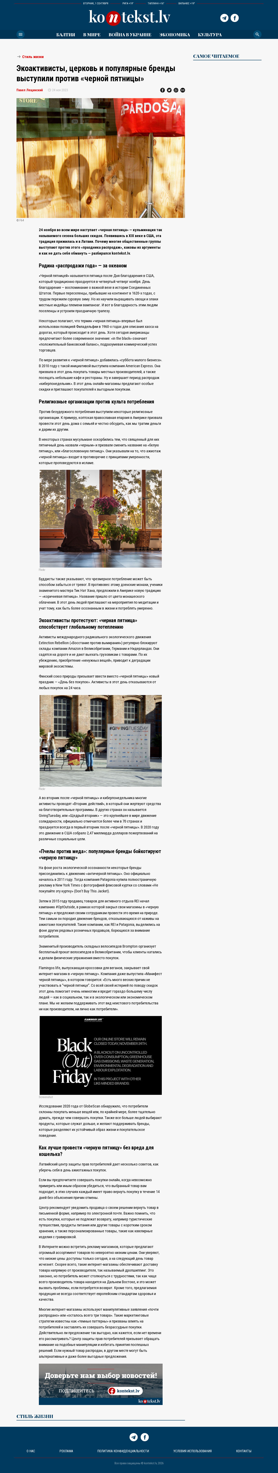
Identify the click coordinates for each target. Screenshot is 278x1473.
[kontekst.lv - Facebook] (235, 18)
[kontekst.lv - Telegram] (224, 18)
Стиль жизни (33, 56)
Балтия (65, 34)
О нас (31, 1451)
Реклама (66, 1451)
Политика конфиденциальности (123, 1451)
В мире (92, 34)
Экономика (175, 34)
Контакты (243, 1451)
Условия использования (192, 1451)
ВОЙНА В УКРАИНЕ (130, 34)
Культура (210, 34)
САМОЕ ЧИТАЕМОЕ (216, 56)
